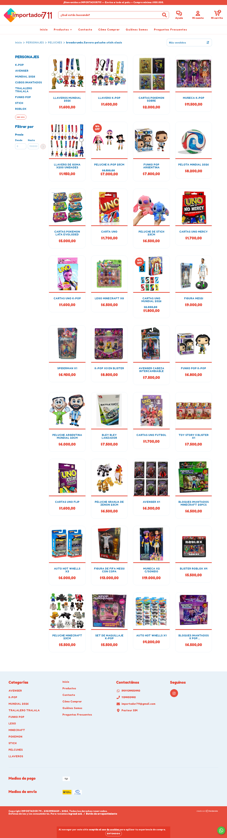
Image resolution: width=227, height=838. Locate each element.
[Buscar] (164, 15)
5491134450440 (130, 690)
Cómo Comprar (109, 29)
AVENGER (21, 70)
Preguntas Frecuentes (170, 29)
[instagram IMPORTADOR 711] (5, 2)
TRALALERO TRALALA (23, 90)
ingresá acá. (75, 813)
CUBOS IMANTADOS (28, 82)
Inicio (44, 29)
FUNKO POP (23, 97)
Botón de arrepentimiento (101, 813)
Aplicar (43, 146)
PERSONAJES (35, 42)
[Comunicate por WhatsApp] (221, 830)
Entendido (113, 833)
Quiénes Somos (137, 29)
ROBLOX (20, 108)
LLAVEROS (16, 756)
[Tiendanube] (207, 811)
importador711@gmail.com (138, 703)
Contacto (85, 29)
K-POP (19, 64)
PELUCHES (55, 42)
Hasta (31, 140)
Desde (18, 140)
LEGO (12, 723)
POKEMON (15, 736)
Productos (62, 29)
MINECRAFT (17, 730)
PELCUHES (16, 749)
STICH (19, 103)
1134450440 (128, 697)
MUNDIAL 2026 (25, 76)
